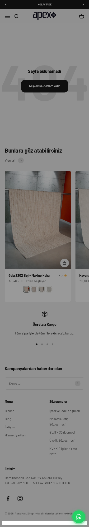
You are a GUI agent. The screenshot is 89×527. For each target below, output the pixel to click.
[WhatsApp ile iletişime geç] (78, 516)
